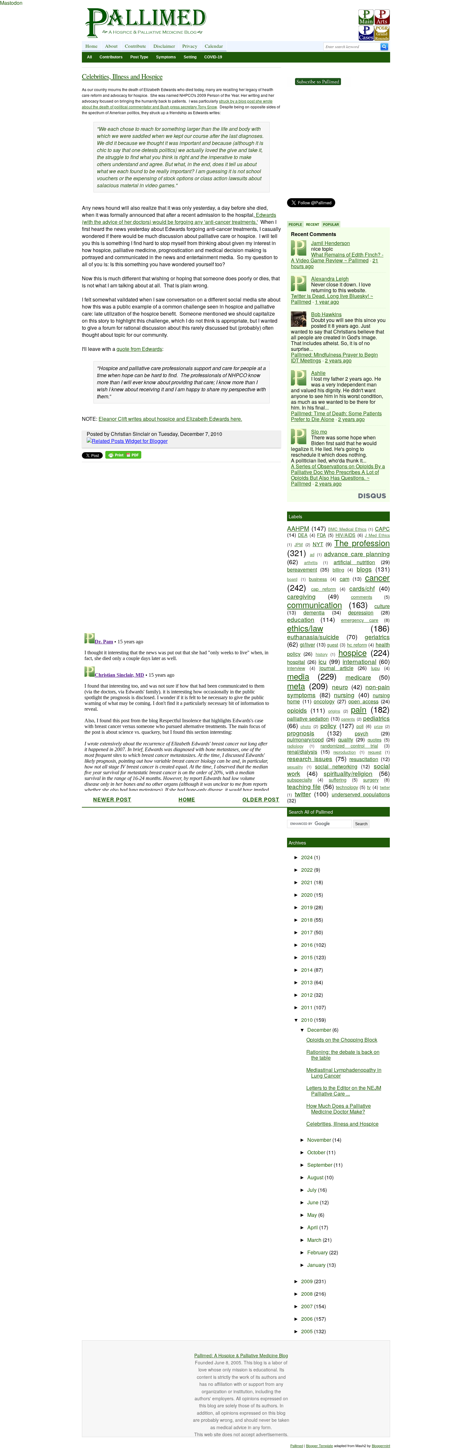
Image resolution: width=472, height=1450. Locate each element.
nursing (344, 694)
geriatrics (377, 636)
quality (345, 739)
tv (369, 787)
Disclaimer (164, 46)
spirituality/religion (348, 773)
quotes (374, 739)
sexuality (295, 767)
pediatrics (376, 718)
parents (348, 719)
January (317, 1264)
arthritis (311, 562)
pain (358, 709)
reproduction (344, 752)
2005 (307, 1331)
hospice (352, 652)
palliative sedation (308, 718)
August (316, 1177)
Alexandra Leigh (330, 278)
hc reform (357, 644)
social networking (336, 766)
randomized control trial (349, 745)
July (312, 1189)
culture (382, 606)
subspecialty (299, 779)
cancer (377, 577)
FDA (321, 534)
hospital (296, 662)
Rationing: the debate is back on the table (343, 1054)
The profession (362, 542)
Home (91, 46)
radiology (295, 746)
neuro (340, 686)
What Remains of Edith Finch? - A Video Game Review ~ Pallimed (337, 257)
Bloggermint (381, 1445)
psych (361, 733)
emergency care (360, 619)
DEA (303, 534)
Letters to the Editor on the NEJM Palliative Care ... (343, 1090)
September (320, 1164)
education (300, 619)
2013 (307, 982)
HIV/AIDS (345, 534)
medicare (358, 677)
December (319, 1029)
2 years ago (338, 360)
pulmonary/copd (305, 739)
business (318, 578)
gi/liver (307, 644)
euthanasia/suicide (313, 636)
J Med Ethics (377, 535)
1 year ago (327, 301)
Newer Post (112, 799)
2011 (307, 1007)
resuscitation (363, 759)
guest (332, 644)
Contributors (111, 57)
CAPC (382, 528)
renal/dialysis (302, 751)
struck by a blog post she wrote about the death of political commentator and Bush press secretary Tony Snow (177, 103)
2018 (307, 919)
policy (328, 725)
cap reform (323, 588)
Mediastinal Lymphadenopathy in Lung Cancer (343, 1072)
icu (323, 661)
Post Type (139, 57)
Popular (331, 224)
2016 (307, 944)
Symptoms (166, 57)
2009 (307, 1281)
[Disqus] (177, 545)
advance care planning (357, 553)
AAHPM (298, 528)
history (322, 654)
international (359, 661)
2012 (307, 994)
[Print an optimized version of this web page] (123, 456)
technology (347, 787)
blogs (364, 568)
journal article (336, 668)
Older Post (260, 799)
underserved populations (361, 794)
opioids (297, 710)
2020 (307, 894)
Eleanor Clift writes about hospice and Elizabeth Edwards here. (170, 418)
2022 (307, 869)
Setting (190, 57)
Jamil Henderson (330, 243)
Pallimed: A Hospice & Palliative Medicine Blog (241, 1355)
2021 (307, 882)
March (315, 1239)
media (298, 676)
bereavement (302, 569)
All (89, 57)
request (374, 752)
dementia (314, 612)
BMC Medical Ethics (347, 529)
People (295, 224)
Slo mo (319, 431)
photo (306, 726)
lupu (375, 668)
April (313, 1227)
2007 (307, 1306)
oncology (324, 701)
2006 (307, 1318)
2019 (307, 907)
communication (314, 604)
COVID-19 (213, 57)
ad (312, 554)
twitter (303, 793)
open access (363, 701)
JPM (298, 544)
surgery (371, 779)
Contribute (135, 46)
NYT (318, 544)
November (319, 1139)
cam (344, 578)
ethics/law (305, 628)
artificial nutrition (354, 562)
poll (359, 726)
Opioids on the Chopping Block (341, 1039)
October (317, 1152)
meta (296, 685)
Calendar (214, 46)
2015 (307, 957)
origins (334, 711)
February (318, 1252)
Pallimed (296, 1445)
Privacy (189, 46)
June (313, 1202)
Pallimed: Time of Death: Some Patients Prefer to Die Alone (336, 416)
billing (338, 569)
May (312, 1214)
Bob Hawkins (326, 314)
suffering (337, 779)
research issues (309, 758)
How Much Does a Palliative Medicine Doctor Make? (338, 1108)
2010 (307, 1019)
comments (361, 596)
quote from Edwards (139, 348)
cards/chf (362, 588)
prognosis (300, 732)
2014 (307, 969)
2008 (307, 1293)
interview (296, 668)
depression (360, 612)
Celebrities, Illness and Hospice (122, 76)
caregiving (301, 596)
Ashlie (318, 373)
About (111, 46)
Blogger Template (319, 1445)
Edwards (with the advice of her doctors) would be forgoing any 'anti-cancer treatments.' (179, 218)
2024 (307, 857)
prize (378, 726)
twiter (385, 787)
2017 (307, 932)
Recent (312, 224)
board (292, 579)
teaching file (304, 786)
